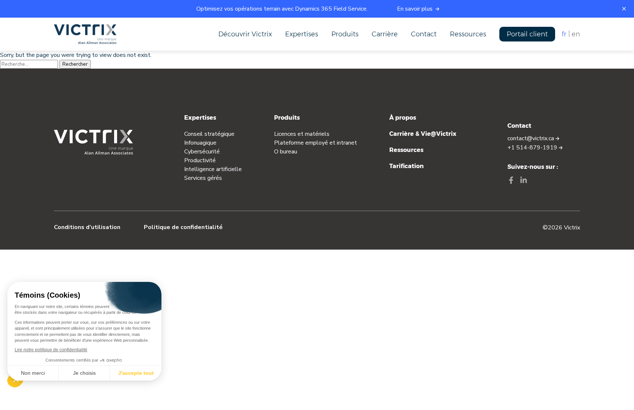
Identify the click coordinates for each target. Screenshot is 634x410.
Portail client (527, 34)
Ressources (468, 34)
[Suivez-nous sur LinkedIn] (523, 181)
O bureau (285, 152)
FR (564, 34)
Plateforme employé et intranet (315, 143)
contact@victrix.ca (531, 138)
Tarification (406, 166)
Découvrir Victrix (245, 34)
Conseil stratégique (209, 134)
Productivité (200, 160)
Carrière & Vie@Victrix (422, 133)
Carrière (385, 34)
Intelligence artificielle (213, 169)
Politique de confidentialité (183, 227)
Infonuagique (200, 143)
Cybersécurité (202, 152)
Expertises (301, 34)
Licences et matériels (301, 134)
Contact (424, 34)
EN (576, 34)
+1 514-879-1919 (533, 148)
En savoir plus (415, 9)
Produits (344, 34)
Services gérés (203, 178)
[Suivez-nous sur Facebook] (511, 181)
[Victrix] (85, 34)
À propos (402, 117)
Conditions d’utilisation (87, 227)
